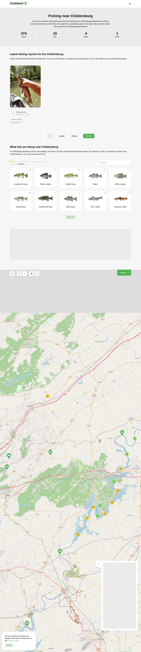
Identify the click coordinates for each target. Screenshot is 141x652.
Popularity (21, 164)
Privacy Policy (13, 641)
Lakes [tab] (61, 136)
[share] (12, 273)
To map (89, 136)
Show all (70, 217)
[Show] (60, 551)
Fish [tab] (50, 136)
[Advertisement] (70, 244)
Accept (9, 645)
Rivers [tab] (74, 136)
